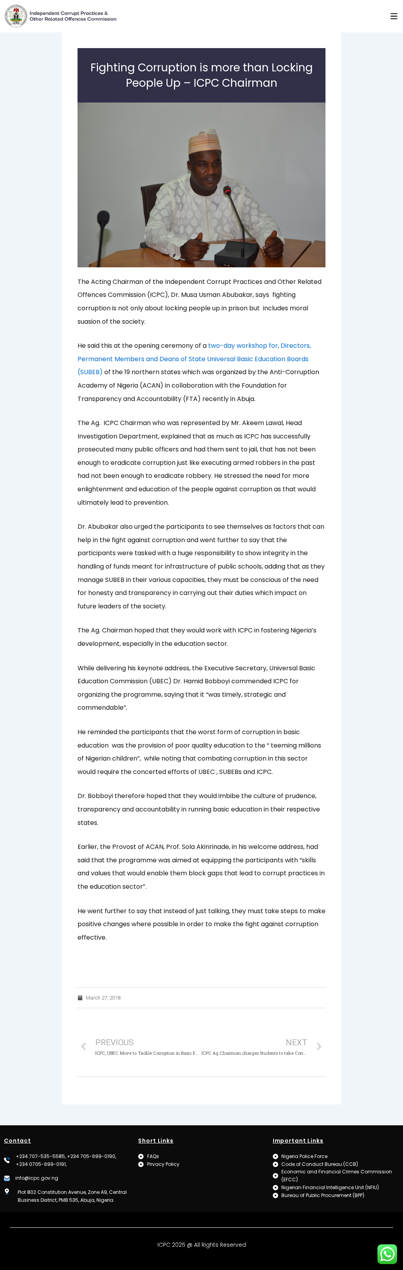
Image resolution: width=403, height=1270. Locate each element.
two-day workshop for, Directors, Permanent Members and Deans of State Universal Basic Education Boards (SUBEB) (194, 359)
